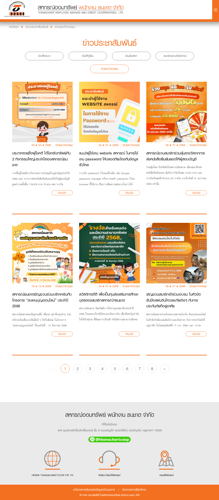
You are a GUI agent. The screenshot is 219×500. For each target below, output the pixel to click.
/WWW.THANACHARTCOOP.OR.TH (52, 475)
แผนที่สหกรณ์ (167, 475)
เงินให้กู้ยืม (87, 55)
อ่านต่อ (62, 192)
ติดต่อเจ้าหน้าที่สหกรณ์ (109, 475)
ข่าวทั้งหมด (44, 55)
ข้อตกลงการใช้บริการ (134, 489)
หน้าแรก (14, 27)
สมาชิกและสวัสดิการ (174, 55)
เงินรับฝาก (131, 55)
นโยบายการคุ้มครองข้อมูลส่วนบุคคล (94, 489)
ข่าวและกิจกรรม (65, 27)
